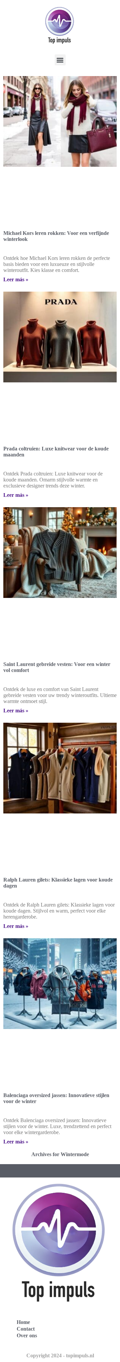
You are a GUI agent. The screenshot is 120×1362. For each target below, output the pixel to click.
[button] (60, 59)
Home (23, 1322)
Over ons (27, 1335)
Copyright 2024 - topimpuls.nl (60, 1355)
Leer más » (15, 279)
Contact (26, 1329)
